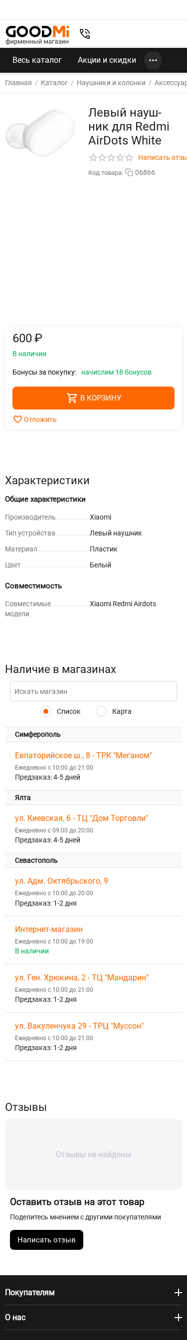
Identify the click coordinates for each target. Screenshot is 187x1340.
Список (68, 711)
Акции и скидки (107, 60)
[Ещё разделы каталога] (153, 60)
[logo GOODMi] (37, 35)
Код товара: (105, 172)
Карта (121, 711)
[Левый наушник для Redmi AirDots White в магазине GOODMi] (40, 133)
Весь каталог (37, 60)
